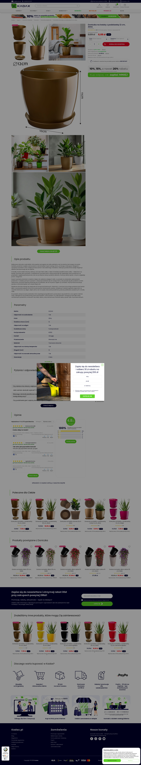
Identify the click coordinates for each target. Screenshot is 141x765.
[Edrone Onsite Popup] (70, 382)
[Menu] (8, 747)
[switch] (5, 759)
